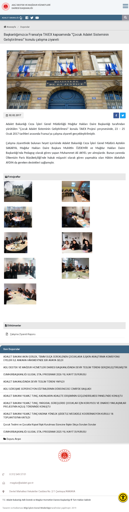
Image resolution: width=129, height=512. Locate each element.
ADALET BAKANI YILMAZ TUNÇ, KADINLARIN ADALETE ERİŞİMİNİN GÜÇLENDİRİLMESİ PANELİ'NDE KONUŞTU (63, 396)
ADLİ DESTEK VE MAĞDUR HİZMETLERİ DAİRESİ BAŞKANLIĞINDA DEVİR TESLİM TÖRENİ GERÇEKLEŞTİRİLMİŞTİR (65, 367)
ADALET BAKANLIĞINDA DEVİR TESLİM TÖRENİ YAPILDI (33, 381)
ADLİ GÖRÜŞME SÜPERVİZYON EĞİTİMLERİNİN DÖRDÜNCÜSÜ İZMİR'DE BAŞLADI (47, 389)
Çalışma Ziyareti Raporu (22, 334)
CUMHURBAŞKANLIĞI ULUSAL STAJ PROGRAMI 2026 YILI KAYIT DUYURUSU (44, 374)
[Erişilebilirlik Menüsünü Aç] (123, 497)
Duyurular (25, 26)
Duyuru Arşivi (13, 439)
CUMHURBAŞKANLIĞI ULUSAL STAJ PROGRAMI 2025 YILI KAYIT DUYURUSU (44, 431)
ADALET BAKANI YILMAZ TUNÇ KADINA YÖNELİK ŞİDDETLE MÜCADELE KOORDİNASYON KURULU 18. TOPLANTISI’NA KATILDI (58, 415)
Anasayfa (11, 26)
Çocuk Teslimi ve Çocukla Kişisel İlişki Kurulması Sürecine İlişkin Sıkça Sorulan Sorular (49, 424)
